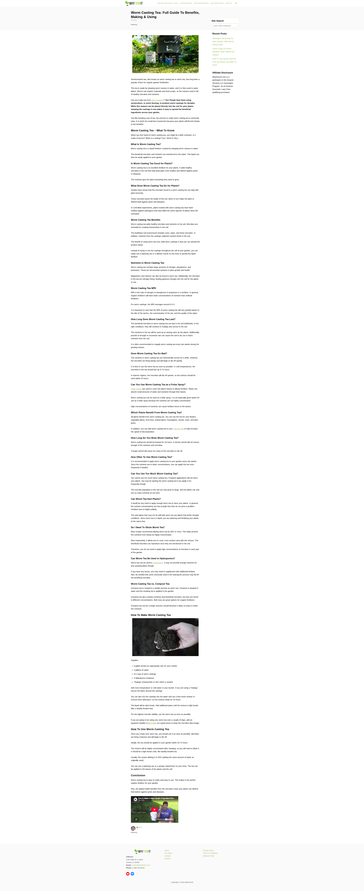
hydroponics (158, 563)
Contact (167, 856)
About (167, 850)
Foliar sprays (136, 389)
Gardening (134, 24)
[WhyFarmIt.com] (140, 3)
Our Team (168, 853)
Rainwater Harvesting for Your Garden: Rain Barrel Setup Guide (223, 41)
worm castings (157, 100)
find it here (152, 723)
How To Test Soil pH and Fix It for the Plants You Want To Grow (224, 62)
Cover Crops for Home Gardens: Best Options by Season (223, 52)
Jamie (135, 20)
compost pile (178, 429)
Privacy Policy (208, 850)
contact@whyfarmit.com (141, 865)
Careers (168, 859)
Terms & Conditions (210, 853)
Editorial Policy (208, 856)
